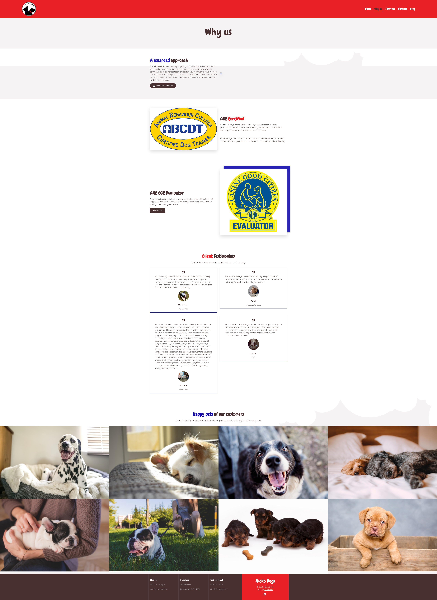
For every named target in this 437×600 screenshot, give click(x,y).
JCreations (268, 589)
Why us (378, 8)
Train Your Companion (164, 86)
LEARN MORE (157, 210)
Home (368, 8)
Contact (402, 8)
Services (390, 8)
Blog (412, 8)
